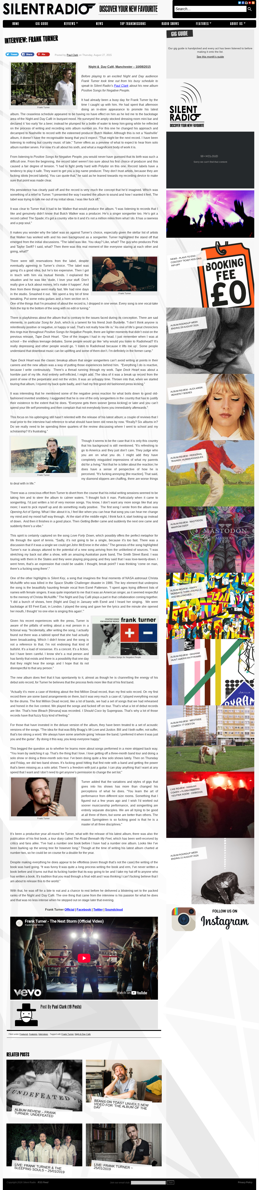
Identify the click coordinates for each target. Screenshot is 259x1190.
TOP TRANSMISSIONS (133, 24)
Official (69, 909)
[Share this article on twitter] (12, 54)
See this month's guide (210, 56)
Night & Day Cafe (83, 1034)
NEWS (99, 24)
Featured (24, 1034)
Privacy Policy (245, 1182)
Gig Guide (42, 24)
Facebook (84, 909)
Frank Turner (67, 1034)
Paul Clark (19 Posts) (67, 1006)
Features (202, 24)
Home (16, 24)
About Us (236, 24)
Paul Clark (72, 55)
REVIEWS (69, 24)
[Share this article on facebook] (28, 54)
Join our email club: (120, 1182)
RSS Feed (43, 1182)
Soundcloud (114, 909)
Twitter (98, 909)
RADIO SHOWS (170, 24)
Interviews (43, 1034)
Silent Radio (86, 9)
